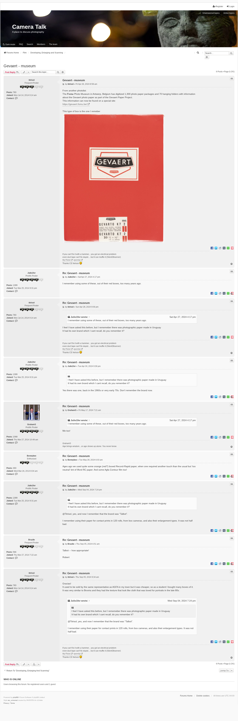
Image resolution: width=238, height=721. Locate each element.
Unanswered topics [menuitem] (211, 13)
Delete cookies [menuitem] (203, 696)
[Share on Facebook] (212, 247)
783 (14, 92)
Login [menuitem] (231, 6)
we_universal (12, 700)
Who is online (12, 679)
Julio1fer (32, 273)
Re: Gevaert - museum (76, 273)
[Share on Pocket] (232, 247)
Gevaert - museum (20, 66)
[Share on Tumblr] (224, 247)
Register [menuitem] (219, 6)
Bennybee (31, 456)
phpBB (15, 697)
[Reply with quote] (232, 78)
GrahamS (31, 424)
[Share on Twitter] (216, 247)
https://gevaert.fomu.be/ (74, 104)
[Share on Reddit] (220, 247)
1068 (15, 437)
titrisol (31, 80)
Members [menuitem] (41, 44)
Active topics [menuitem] (228, 13)
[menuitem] (198, 52)
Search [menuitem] (30, 44)
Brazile (31, 540)
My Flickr (66, 260)
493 (14, 468)
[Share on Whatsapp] (228, 247)
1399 (15, 285)
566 (14, 552)
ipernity (77, 260)
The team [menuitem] (53, 44)
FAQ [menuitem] (21, 44)
